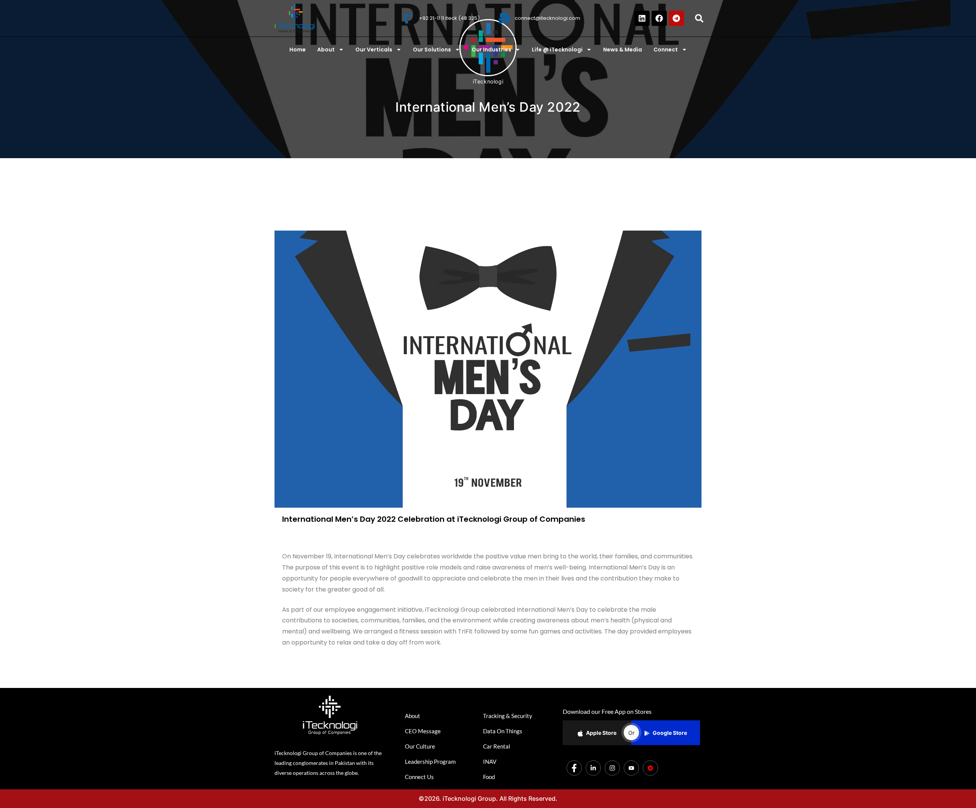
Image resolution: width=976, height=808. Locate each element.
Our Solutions (432, 49)
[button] (699, 18)
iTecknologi (488, 81)
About (326, 49)
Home (297, 49)
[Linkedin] (642, 18)
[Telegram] (676, 18)
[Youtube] (631, 768)
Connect (665, 49)
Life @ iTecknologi (557, 49)
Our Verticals (373, 49)
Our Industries (491, 49)
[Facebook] (659, 18)
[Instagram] (612, 768)
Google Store (670, 732)
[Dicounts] (650, 768)
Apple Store (601, 732)
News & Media (622, 49)
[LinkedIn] (593, 768)
